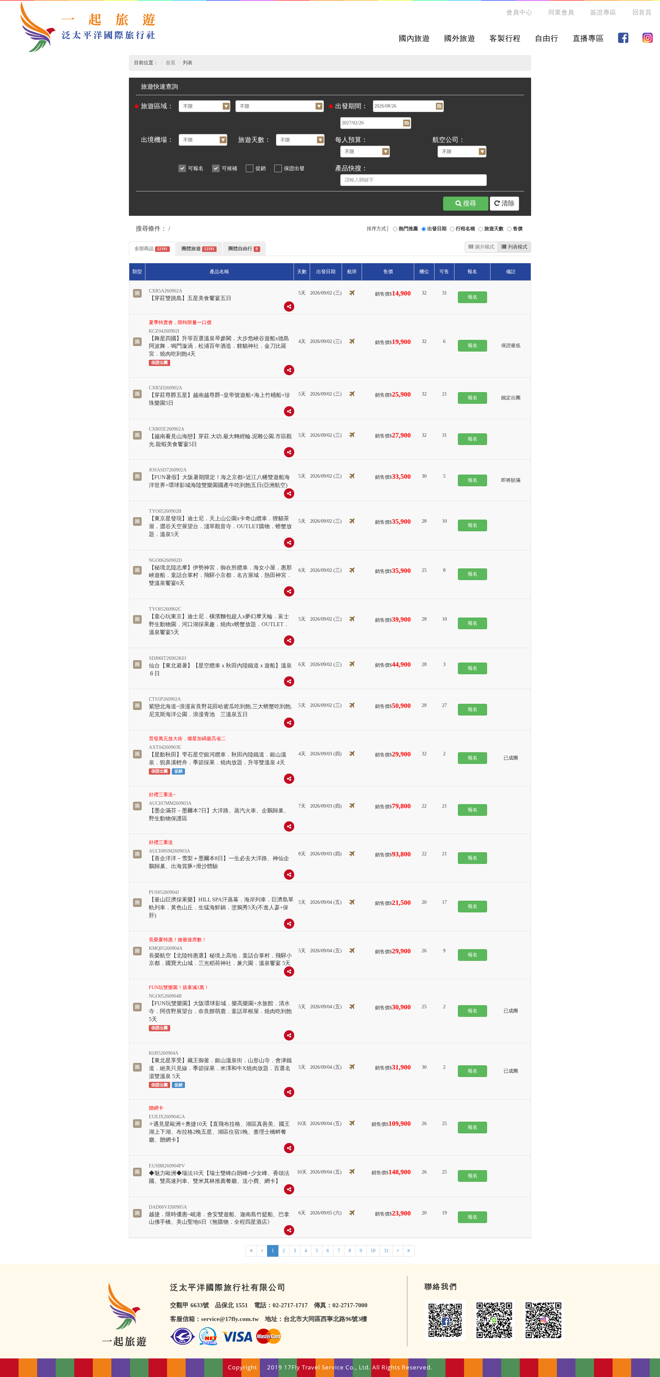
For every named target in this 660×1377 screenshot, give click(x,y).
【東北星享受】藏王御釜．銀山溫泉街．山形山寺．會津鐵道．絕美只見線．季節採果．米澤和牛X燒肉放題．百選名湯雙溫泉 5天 (220, 1068)
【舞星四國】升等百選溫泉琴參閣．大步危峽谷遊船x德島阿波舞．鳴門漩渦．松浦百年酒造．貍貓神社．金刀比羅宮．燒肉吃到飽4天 (219, 346)
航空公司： (448, 139)
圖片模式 (484, 246)
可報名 (196, 168)
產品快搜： (351, 168)
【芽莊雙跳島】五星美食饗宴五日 (190, 298)
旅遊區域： (157, 106)
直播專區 (588, 38)
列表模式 (517, 246)
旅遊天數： (254, 139)
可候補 (229, 168)
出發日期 (437, 228)
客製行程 (505, 38)
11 (386, 1250)
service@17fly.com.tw (230, 1318)
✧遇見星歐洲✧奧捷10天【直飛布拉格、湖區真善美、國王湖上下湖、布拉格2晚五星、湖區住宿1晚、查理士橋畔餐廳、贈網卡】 (219, 1132)
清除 (508, 203)
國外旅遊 (459, 38)
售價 (517, 228)
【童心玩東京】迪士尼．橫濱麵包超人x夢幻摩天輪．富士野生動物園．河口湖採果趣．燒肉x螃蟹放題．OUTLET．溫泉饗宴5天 (219, 624)
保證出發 (294, 168)
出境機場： (157, 139)
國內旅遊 (414, 38)
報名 (472, 297)
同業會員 (561, 12)
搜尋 (469, 203)
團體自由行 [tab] (243, 248)
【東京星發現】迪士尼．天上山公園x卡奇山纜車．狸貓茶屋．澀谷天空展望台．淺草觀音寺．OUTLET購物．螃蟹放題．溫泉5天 (220, 526)
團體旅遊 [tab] (198, 248)
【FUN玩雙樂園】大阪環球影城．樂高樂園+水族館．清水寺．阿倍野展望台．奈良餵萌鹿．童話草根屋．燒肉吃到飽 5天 (220, 1011)
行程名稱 (465, 228)
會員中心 (519, 12)
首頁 (170, 62)
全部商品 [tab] (150, 248)
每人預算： (351, 139)
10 (373, 1250)
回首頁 (642, 12)
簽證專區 (603, 12)
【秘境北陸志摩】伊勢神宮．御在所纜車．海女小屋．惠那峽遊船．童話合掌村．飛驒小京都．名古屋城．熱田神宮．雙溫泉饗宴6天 (220, 575)
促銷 (260, 168)
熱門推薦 (408, 228)
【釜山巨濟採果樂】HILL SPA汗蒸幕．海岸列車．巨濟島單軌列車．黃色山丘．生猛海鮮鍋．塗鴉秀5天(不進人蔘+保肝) (221, 907)
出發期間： (351, 106)
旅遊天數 (494, 228)
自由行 (546, 38)
